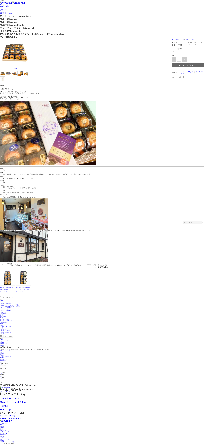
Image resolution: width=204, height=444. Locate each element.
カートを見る (3, 433)
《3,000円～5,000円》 (190, 39)
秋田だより (3, 426)
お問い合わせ (3, 430)
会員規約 (2, 440)
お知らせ (2, 427)
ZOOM (15, 68)
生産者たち (3, 424)
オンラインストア (4, 432)
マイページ (3, 437)
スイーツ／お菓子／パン (178, 39)
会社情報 (2, 429)
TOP (1, 362)
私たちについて (4, 423)
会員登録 (2, 436)
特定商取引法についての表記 (7, 442)
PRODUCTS (3, 371)
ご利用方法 (3, 434)
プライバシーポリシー (5, 439)
